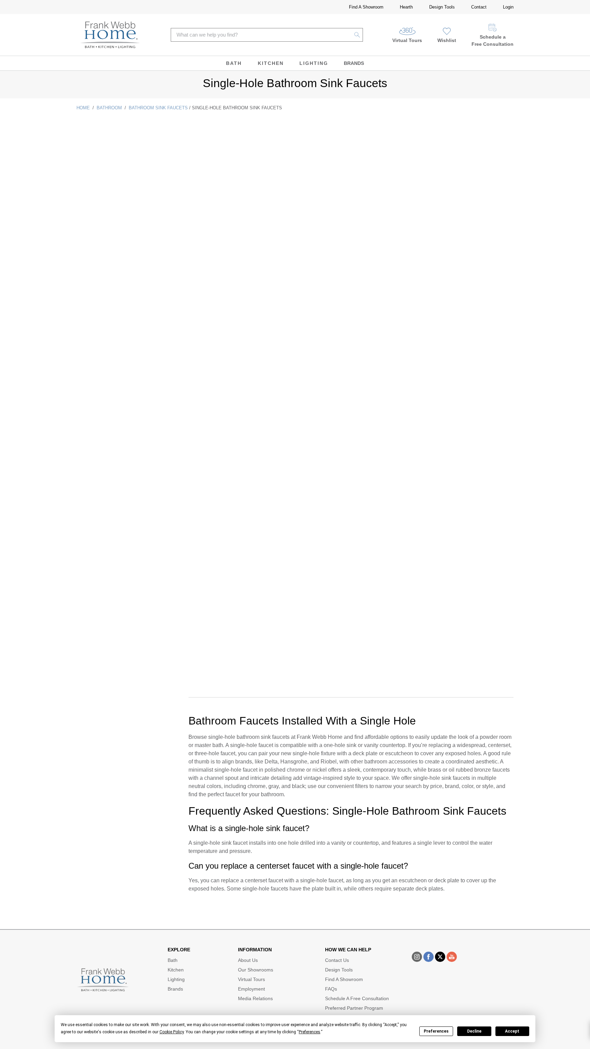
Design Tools (442, 7)
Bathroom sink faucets (158, 107)
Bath (234, 63)
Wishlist (446, 40)
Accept (512, 1031)
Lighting (313, 63)
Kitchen (271, 63)
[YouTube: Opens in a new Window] (452, 957)
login (508, 7)
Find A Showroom (366, 7)
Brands (354, 63)
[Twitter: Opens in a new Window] (440, 957)
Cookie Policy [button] (171, 1032)
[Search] (357, 35)
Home (83, 107)
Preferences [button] (309, 1032)
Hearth (406, 7)
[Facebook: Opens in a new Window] (428, 957)
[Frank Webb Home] (110, 35)
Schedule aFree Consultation (493, 40)
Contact (479, 7)
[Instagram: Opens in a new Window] (417, 957)
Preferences (436, 1031)
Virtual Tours (407, 40)
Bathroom (109, 107)
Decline (474, 1031)
